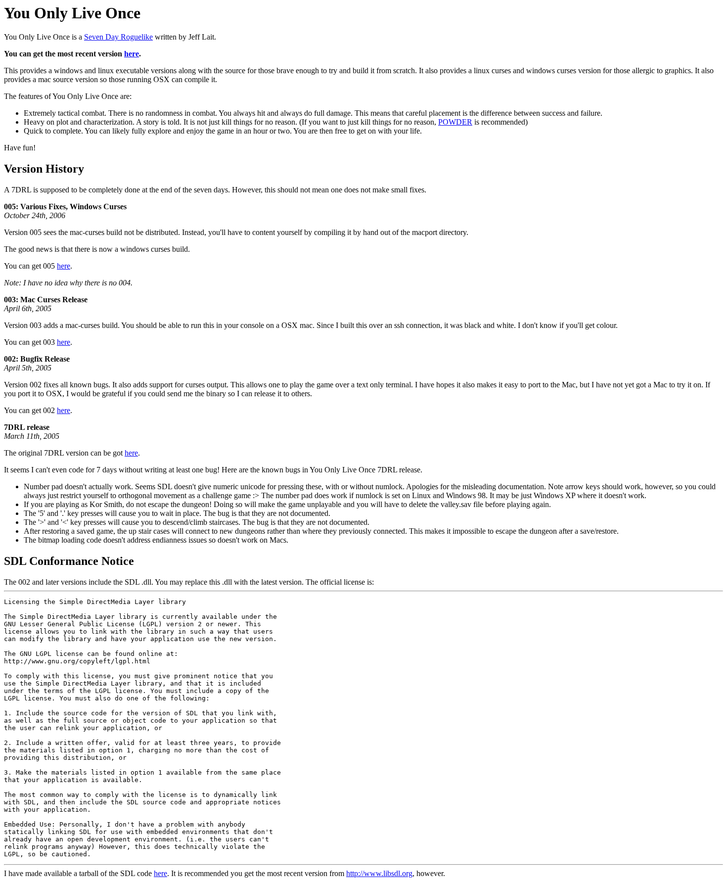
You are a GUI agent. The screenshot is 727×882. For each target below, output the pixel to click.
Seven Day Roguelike (118, 37)
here (131, 53)
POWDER (455, 122)
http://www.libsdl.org (379, 873)
